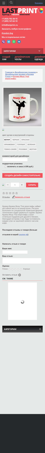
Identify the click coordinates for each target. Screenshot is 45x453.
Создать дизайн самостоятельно (22, 175)
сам (6, 58)
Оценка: (6, 266)
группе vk (23, 235)
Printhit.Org (7, 33)
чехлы (22, 58)
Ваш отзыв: (7, 256)
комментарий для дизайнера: (15, 156)
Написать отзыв (22, 197)
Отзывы (6, 197)
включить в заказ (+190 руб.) (20, 167)
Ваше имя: (7, 249)
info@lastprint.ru (10, 25)
